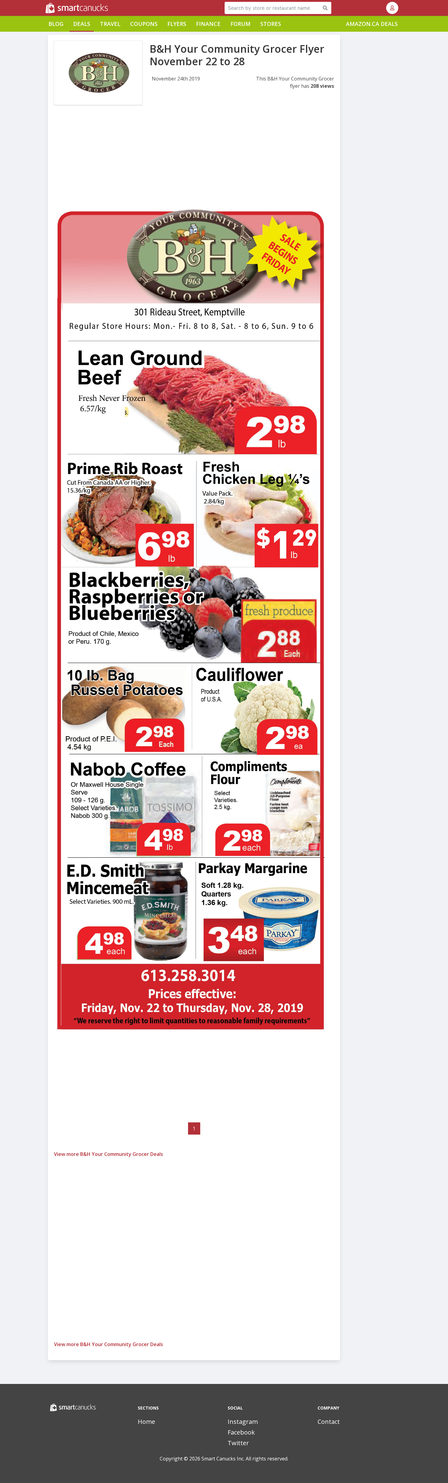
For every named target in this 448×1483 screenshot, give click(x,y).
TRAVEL (110, 23)
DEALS (81, 23)
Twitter (238, 1443)
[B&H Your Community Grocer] (98, 73)
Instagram (243, 1421)
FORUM (240, 23)
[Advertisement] (194, 161)
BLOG (55, 23)
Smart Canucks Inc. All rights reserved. (244, 1458)
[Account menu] (392, 8)
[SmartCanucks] (46, 8)
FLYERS (176, 23)
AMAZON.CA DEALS (372, 23)
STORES (270, 23)
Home (146, 1421)
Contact (329, 1421)
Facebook (241, 1432)
